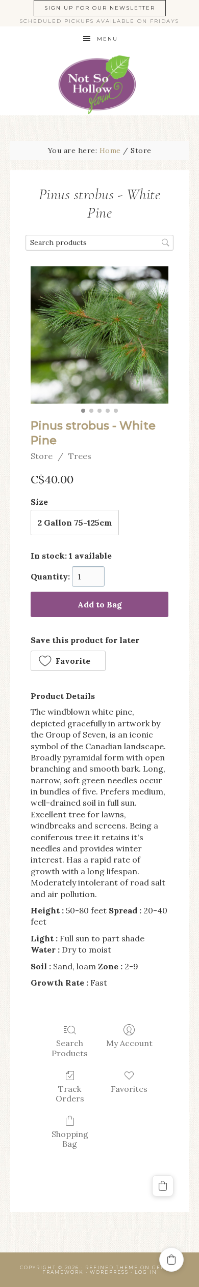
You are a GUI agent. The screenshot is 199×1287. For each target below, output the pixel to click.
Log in (146, 1272)
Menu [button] (107, 39)
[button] (68, 661)
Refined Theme (111, 1267)
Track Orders (70, 1094)
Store (42, 456)
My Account (129, 1043)
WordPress (109, 1272)
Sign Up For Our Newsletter (99, 8)
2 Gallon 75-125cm (75, 522)
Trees (79, 456)
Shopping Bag (70, 1139)
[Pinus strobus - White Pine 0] (99, 335)
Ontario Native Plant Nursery (99, 83)
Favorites (129, 1089)
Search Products (70, 1048)
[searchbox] (99, 243)
